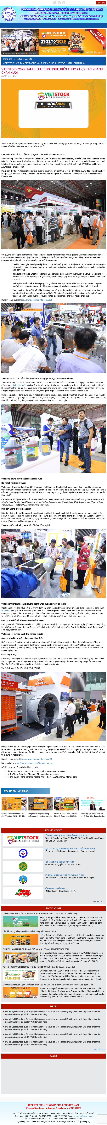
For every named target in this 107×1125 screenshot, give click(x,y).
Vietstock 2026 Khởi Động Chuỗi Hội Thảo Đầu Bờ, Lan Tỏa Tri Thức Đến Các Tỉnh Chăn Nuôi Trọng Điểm (48, 984)
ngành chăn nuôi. (18, 385)
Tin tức (19, 58)
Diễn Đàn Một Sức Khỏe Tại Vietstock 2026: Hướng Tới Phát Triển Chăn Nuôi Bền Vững (40, 913)
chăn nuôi (5, 610)
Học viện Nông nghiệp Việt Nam (59, 862)
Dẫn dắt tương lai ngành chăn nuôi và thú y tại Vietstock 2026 (29, 931)
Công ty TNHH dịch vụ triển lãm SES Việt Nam (66, 835)
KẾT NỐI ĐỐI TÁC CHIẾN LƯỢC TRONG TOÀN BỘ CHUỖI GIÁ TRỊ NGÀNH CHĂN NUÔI (39, 966)
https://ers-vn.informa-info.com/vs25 (35, 300)
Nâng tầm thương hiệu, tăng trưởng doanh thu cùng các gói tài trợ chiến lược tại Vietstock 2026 (12, 815)
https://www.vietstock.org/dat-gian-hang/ (33, 763)
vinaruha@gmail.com (82, 1116)
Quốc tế (28, 58)
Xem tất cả (98, 1049)
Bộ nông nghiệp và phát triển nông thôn (64, 875)
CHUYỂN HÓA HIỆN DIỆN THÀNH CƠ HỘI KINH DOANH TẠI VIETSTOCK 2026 (36, 949)
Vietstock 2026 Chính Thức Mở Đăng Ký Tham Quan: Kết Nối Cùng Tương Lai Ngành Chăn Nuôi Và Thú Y (39, 815)
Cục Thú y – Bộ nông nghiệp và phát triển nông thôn (70, 848)
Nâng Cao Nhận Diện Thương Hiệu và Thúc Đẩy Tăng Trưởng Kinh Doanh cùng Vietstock (92, 815)
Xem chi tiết (98, 901)
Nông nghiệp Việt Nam (55, 888)
